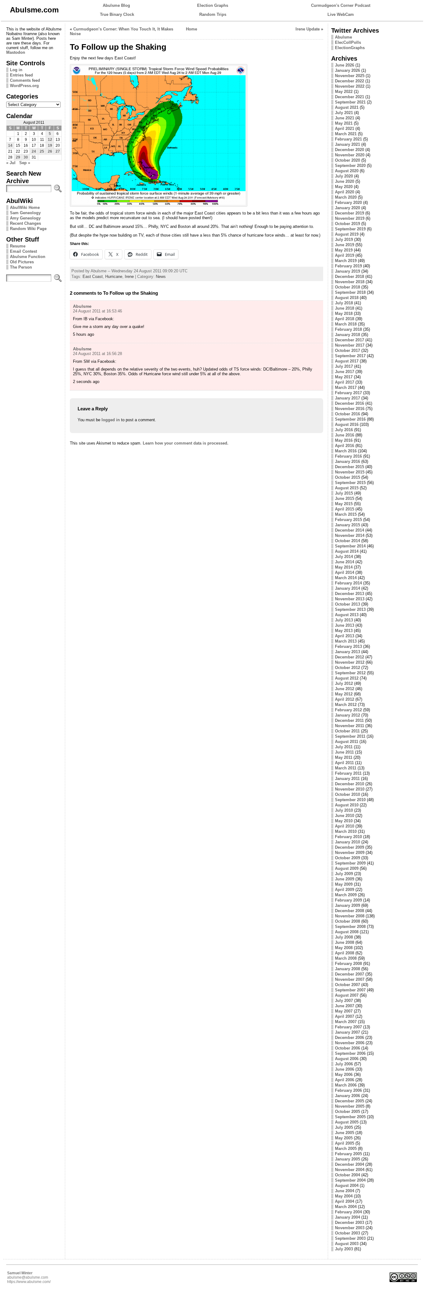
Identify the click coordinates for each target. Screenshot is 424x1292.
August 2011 (346, 741)
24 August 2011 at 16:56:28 (97, 353)
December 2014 (349, 530)
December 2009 (349, 847)
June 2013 (344, 625)
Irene (129, 276)
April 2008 (344, 953)
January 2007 (347, 1032)
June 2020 (344, 181)
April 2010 (344, 826)
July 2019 (344, 239)
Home (191, 29)
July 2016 (344, 429)
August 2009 (347, 868)
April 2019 (344, 255)
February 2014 (348, 583)
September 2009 (350, 863)
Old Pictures (22, 262)
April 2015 (344, 509)
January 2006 (347, 1095)
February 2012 (348, 710)
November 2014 (349, 535)
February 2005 (348, 1153)
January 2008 (347, 969)
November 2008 (349, 916)
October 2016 (347, 414)
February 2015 (348, 519)
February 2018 (348, 329)
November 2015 (349, 472)
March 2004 (346, 1206)
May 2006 (344, 1074)
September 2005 (350, 1116)
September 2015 (350, 482)
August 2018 (347, 297)
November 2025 (349, 75)
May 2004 (344, 1196)
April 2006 (344, 1079)
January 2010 (347, 842)
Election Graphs (212, 5)
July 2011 (344, 747)
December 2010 (349, 784)
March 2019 (346, 260)
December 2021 (349, 97)
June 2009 (344, 879)
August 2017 (347, 361)
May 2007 (344, 1011)
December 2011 (349, 720)
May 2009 (344, 884)
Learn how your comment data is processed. (185, 443)
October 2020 (347, 160)
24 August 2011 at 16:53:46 (97, 311)
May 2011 (343, 757)
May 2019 (344, 250)
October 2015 (347, 477)
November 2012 (349, 662)
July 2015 (344, 493)
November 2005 (349, 1106)
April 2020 (344, 192)
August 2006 (347, 1058)
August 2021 (347, 107)
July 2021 (344, 112)
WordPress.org (24, 85)
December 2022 (349, 81)
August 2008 (347, 932)
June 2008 (344, 942)
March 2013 (346, 641)
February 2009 (348, 900)
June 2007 (344, 1006)
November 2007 (349, 979)
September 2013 (350, 609)
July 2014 (344, 556)
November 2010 (349, 789)
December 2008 (349, 910)
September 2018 (350, 292)
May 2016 (344, 440)
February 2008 (348, 963)
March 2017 (346, 387)
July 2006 (344, 1064)
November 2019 (349, 218)
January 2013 (347, 651)
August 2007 (347, 995)
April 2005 (344, 1143)
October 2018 (347, 287)
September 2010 (350, 799)
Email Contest (23, 251)
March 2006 (346, 1085)
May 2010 (344, 821)
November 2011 (349, 725)
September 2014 (350, 546)
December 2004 (349, 1164)
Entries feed (21, 75)
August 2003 (347, 1243)
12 (50, 139)
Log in (16, 69)
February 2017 (348, 392)
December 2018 (349, 276)
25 (42, 151)
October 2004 (347, 1175)
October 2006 (347, 1048)
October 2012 (347, 667)
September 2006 (350, 1053)
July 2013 (344, 620)
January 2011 (347, 778)
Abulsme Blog (116, 5)
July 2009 (344, 873)
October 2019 (347, 223)
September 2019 (350, 229)
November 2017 (349, 345)
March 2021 (346, 134)
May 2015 (344, 503)
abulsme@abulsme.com (27, 1277)
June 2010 (344, 815)
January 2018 (347, 334)
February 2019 (348, 266)
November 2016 (349, 408)
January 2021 (347, 144)
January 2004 (347, 1217)
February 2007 (348, 1027)
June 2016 (344, 435)
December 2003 (349, 1222)
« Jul (11, 162)
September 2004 (350, 1180)
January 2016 (347, 461)
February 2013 (348, 646)
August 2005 (347, 1122)
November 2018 (349, 281)
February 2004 (348, 1212)
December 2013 (349, 593)
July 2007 (344, 1000)
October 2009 (347, 858)
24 (34, 151)
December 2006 (349, 1037)
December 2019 (349, 213)
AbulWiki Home (25, 207)
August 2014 (347, 551)
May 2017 (344, 377)
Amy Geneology (25, 218)
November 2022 (349, 86)
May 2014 (344, 567)
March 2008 (346, 958)
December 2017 (349, 340)
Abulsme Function (27, 256)
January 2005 (347, 1159)
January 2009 (347, 905)
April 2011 (344, 762)
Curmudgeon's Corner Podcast (340, 5)
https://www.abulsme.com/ (29, 1282)
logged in (110, 420)
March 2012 (346, 704)
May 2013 (344, 630)
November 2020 (349, 155)
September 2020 (350, 165)
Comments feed (25, 80)
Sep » (24, 162)
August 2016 (347, 424)
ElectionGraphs (350, 47)
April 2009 (344, 889)
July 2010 (344, 810)
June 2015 (344, 498)
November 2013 (349, 599)
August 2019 (347, 234)
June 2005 (344, 1132)
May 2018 (344, 313)
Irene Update (307, 29)
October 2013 (347, 604)
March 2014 (346, 577)
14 (10, 145)
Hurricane (113, 276)
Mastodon (15, 52)
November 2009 (349, 852)
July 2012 (344, 683)
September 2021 (350, 102)
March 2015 (346, 514)
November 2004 (349, 1169)
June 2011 (344, 752)
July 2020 (344, 176)
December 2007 (349, 974)
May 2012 (344, 694)
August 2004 (347, 1185)
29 (18, 157)
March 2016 (346, 451)
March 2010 (346, 831)
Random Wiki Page (28, 228)
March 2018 (346, 324)
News (161, 276)
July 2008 (344, 937)
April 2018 (344, 318)
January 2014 (347, 588)
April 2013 (344, 636)
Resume (17, 246)
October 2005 (347, 1111)
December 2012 (349, 657)
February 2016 (348, 456)
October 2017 (347, 350)
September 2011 (350, 736)
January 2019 (347, 271)
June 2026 (344, 65)
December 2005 (349, 1101)
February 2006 (348, 1090)
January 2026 (347, 70)
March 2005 (346, 1148)
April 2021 (344, 128)
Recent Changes (25, 223)
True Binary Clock (117, 14)
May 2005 (344, 1138)
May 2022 (344, 91)
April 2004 (344, 1201)
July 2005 (344, 1127)
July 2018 (344, 303)
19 (50, 145)
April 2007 (344, 1016)
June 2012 (344, 688)
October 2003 (347, 1233)
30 (26, 157)
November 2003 (349, 1227)
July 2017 (344, 366)
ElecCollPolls (348, 42)
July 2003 (344, 1249)
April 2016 (344, 445)
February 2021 (348, 139)
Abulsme (82, 306)
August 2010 (347, 805)
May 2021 (344, 123)
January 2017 (347, 398)
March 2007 (346, 1021)
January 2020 (347, 207)
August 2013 (347, 614)
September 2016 (350, 419)
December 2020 (349, 149)
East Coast (93, 276)
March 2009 (346, 895)
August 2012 (347, 678)
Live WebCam (340, 14)
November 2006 (349, 1043)
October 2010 (347, 794)
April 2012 (344, 699)
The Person (21, 267)
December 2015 (349, 466)
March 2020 (346, 197)
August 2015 (347, 488)
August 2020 (347, 170)
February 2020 (348, 202)
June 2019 (344, 244)
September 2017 (350, 355)
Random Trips (212, 14)
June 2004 (344, 1190)
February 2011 (348, 773)
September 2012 (350, 673)
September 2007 (350, 990)
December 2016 (349, 403)
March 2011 (345, 768)
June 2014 (344, 562)
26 (50, 151)
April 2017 (344, 382)
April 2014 (344, 572)
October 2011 (347, 731)
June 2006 (344, 1069)
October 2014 (347, 540)
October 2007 (347, 984)
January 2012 (347, 715)
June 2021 (344, 118)
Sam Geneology (25, 212)
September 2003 (350, 1238)
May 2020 (344, 186)
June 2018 (344, 308)
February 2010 (348, 836)
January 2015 (347, 525)
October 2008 (347, 921)
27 (58, 151)
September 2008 (350, 926)
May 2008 (344, 947)
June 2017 (344, 371)
